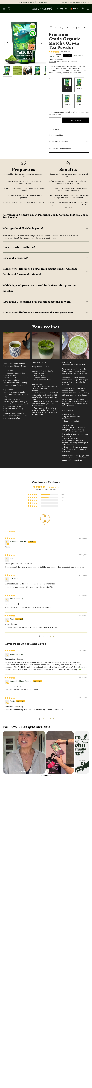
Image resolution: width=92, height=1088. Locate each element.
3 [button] (47, 636)
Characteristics (56, 135)
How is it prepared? (15, 258)
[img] (10, 538)
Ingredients (54, 129)
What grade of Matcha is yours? (23, 228)
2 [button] (43, 636)
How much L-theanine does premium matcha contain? (37, 302)
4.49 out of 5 (52, 487)
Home (50, 26)
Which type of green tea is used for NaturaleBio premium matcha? (40, 288)
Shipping (52, 61)
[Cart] (88, 8)
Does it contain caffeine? (19, 247)
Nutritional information (60, 149)
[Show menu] (3, 8)
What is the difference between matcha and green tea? (38, 312)
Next (41, 43)
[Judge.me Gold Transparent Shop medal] (45, 518)
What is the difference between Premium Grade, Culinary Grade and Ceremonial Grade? (40, 271)
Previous (7, 43)
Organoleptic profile (58, 141)
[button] (32, 494)
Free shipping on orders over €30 (21, 2)
